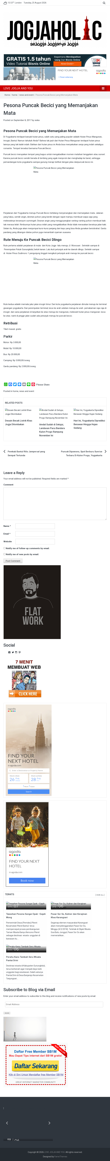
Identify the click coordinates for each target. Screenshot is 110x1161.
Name (7, 526)
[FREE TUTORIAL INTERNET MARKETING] (55, 60)
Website (7, 541)
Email (6, 534)
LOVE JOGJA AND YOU (18, 88)
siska (37, 120)
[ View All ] (100, 895)
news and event (26, 95)
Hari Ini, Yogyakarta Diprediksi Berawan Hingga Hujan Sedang (89, 424)
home (14, 95)
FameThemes (60, 1156)
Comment (8, 484)
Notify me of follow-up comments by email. (28, 548)
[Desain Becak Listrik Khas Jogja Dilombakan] (20, 412)
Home (7, 95)
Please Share (43, 384)
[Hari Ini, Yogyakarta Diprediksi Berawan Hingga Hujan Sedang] (89, 412)
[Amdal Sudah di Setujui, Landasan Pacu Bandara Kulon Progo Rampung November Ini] (55, 414)
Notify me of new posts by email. (22, 554)
